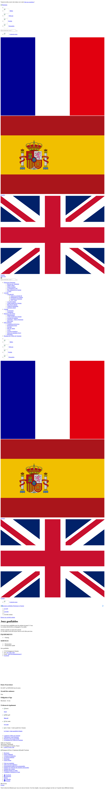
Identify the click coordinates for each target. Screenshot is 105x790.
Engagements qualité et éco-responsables (14, 766)
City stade (6, 724)
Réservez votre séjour (9, 313)
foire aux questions (29, 2)
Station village (11, 285)
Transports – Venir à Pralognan (15, 319)
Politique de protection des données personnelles (16, 767)
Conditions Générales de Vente (12, 772)
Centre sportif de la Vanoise (14, 303)
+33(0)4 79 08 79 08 (8, 747)
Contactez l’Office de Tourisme (12, 735)
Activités (6, 293)
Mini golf (6, 718)
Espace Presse (7, 760)
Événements (10, 310)
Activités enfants (11, 301)
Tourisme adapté (11, 307)
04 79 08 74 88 (11, 652)
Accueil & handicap (9, 757)
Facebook (6, 655)
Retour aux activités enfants (8, 617)
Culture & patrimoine (12, 306)
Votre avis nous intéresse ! (10, 764)
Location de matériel (12, 318)
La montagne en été (12, 288)
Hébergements (11, 315)
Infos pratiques (8, 322)
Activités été (10, 294)
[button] (52, 76)
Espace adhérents (8, 754)
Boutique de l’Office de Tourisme (12, 336)
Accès (8, 330)
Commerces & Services (13, 324)
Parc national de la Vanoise (14, 290)
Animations (10, 312)
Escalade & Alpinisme (16, 299)
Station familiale (11, 287)
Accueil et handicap (12, 331)
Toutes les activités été (16, 296)
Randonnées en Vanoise (16, 297)
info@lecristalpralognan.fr (14, 654)
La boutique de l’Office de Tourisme (13, 740)
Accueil (6, 608)
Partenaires (7, 759)
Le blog (9, 291)
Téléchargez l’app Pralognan (11, 737)
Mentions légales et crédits (11, 770)
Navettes (9, 327)
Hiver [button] (2, 276)
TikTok (6, 778)
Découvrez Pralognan (9, 282)
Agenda (6, 309)
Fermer (2, 785)
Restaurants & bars (12, 325)
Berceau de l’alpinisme (13, 284)
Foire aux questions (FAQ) (14, 333)
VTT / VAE (13, 300)
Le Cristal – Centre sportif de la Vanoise (13, 731)
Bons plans (10, 321)
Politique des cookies (9, 769)
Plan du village (11, 328)
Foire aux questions (9, 763)
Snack (5, 711)
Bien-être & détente (12, 304)
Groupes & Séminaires (10, 756)
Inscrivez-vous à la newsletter (11, 738)
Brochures (10, 334)
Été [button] (5, 276)
